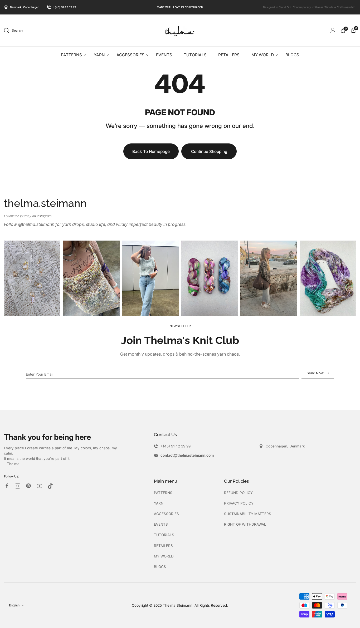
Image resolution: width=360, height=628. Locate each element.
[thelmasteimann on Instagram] (18, 486)
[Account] (332, 30)
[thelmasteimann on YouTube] (39, 486)
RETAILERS (163, 546)
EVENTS (161, 524)
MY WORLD (164, 556)
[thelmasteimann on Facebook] (7, 486)
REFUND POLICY (238, 493)
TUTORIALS (164, 535)
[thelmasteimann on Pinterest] (28, 486)
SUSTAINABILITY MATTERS (247, 514)
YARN (158, 503)
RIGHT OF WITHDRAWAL (245, 524)
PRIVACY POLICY (239, 503)
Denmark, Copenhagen (24, 7)
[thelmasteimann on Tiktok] (50, 486)
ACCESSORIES (166, 514)
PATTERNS (163, 493)
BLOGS (160, 567)
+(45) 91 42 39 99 (64, 7)
